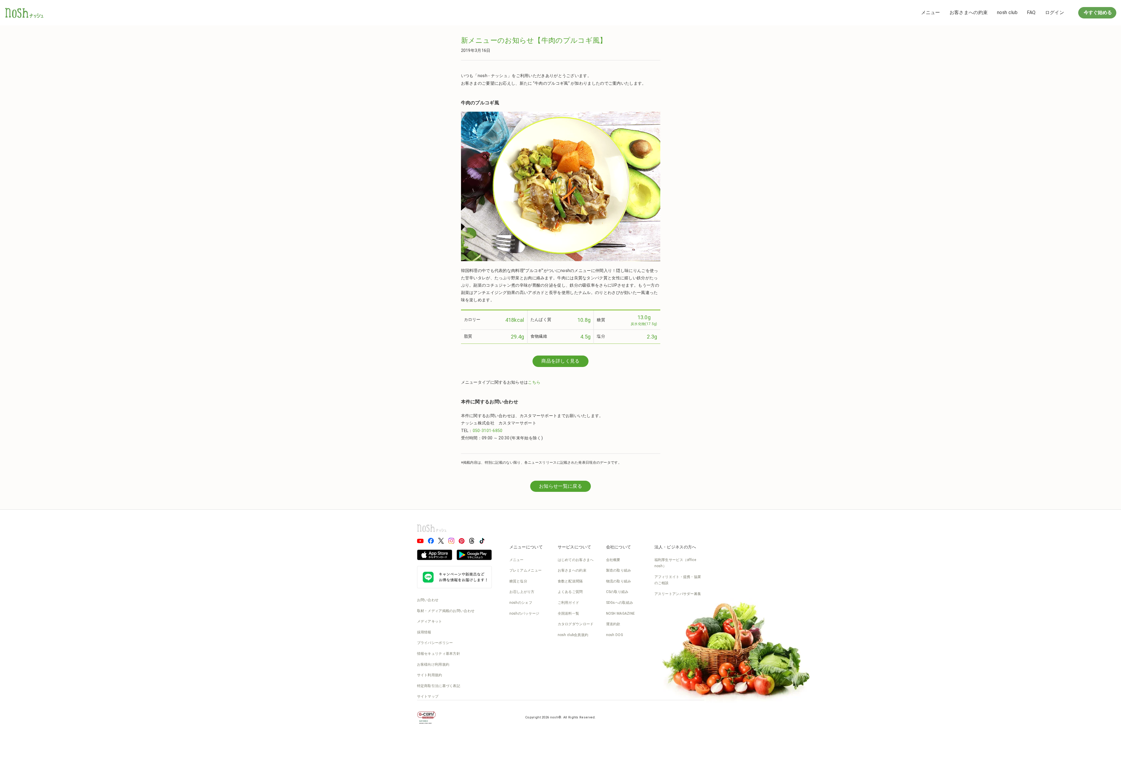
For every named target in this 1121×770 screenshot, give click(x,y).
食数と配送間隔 (570, 581)
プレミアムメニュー (525, 570)
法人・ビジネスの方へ (675, 547)
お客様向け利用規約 (433, 664)
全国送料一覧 (568, 613)
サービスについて (574, 547)
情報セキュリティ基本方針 (438, 654)
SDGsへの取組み (619, 603)
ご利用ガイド (568, 603)
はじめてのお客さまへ (576, 560)
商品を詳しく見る (560, 361)
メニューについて (526, 547)
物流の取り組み (618, 581)
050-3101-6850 (488, 430)
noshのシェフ (520, 603)
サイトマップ (428, 696)
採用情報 (424, 632)
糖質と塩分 (518, 581)
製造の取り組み (618, 570)
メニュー (930, 12)
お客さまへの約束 (969, 12)
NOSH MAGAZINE (620, 613)
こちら (534, 382)
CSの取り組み (617, 592)
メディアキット (429, 621)
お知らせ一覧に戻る (560, 486)
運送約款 (613, 624)
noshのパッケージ (524, 613)
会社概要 (613, 560)
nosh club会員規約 (573, 635)
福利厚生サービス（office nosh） (675, 563)
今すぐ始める (1097, 12)
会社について (618, 547)
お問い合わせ (428, 600)
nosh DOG (614, 635)
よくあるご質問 (570, 592)
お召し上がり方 (522, 592)
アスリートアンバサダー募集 (677, 594)
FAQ (1031, 12)
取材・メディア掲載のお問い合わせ (446, 611)
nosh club (1007, 12)
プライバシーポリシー (435, 643)
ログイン (1054, 12)
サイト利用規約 (429, 675)
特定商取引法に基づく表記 (438, 686)
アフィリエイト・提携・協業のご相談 (677, 580)
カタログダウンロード (576, 624)
